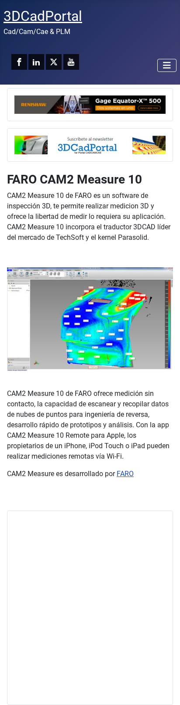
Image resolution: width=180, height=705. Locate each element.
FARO (125, 474)
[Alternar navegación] (167, 65)
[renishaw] (90, 104)
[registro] (90, 144)
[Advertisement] (90, 608)
